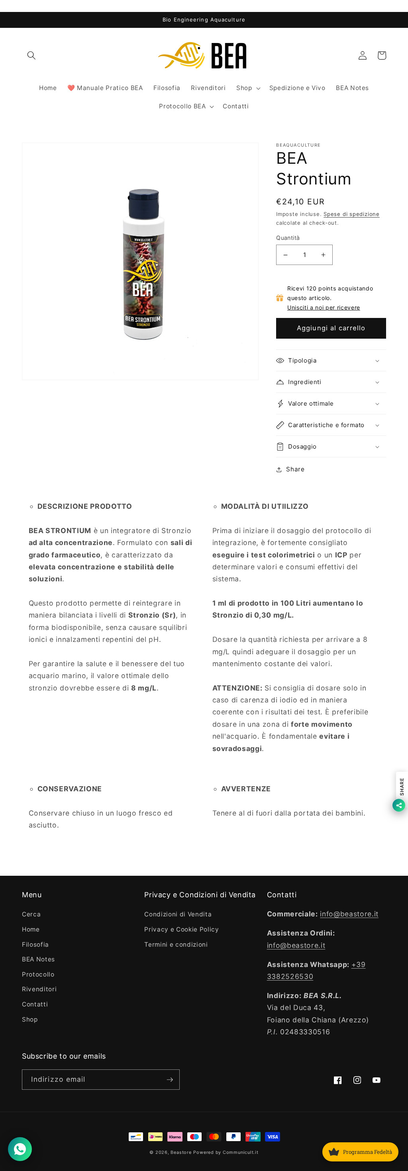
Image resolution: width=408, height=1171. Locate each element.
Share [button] (295, 469)
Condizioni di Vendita (178, 914)
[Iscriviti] (169, 1079)
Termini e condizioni (176, 944)
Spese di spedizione (352, 214)
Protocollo (38, 974)
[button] (31, 55)
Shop (30, 1019)
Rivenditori (39, 989)
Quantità (288, 237)
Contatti (35, 1004)
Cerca (31, 914)
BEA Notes (38, 959)
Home (31, 929)
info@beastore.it (349, 914)
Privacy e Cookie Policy (181, 929)
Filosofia (35, 944)
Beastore (181, 1152)
